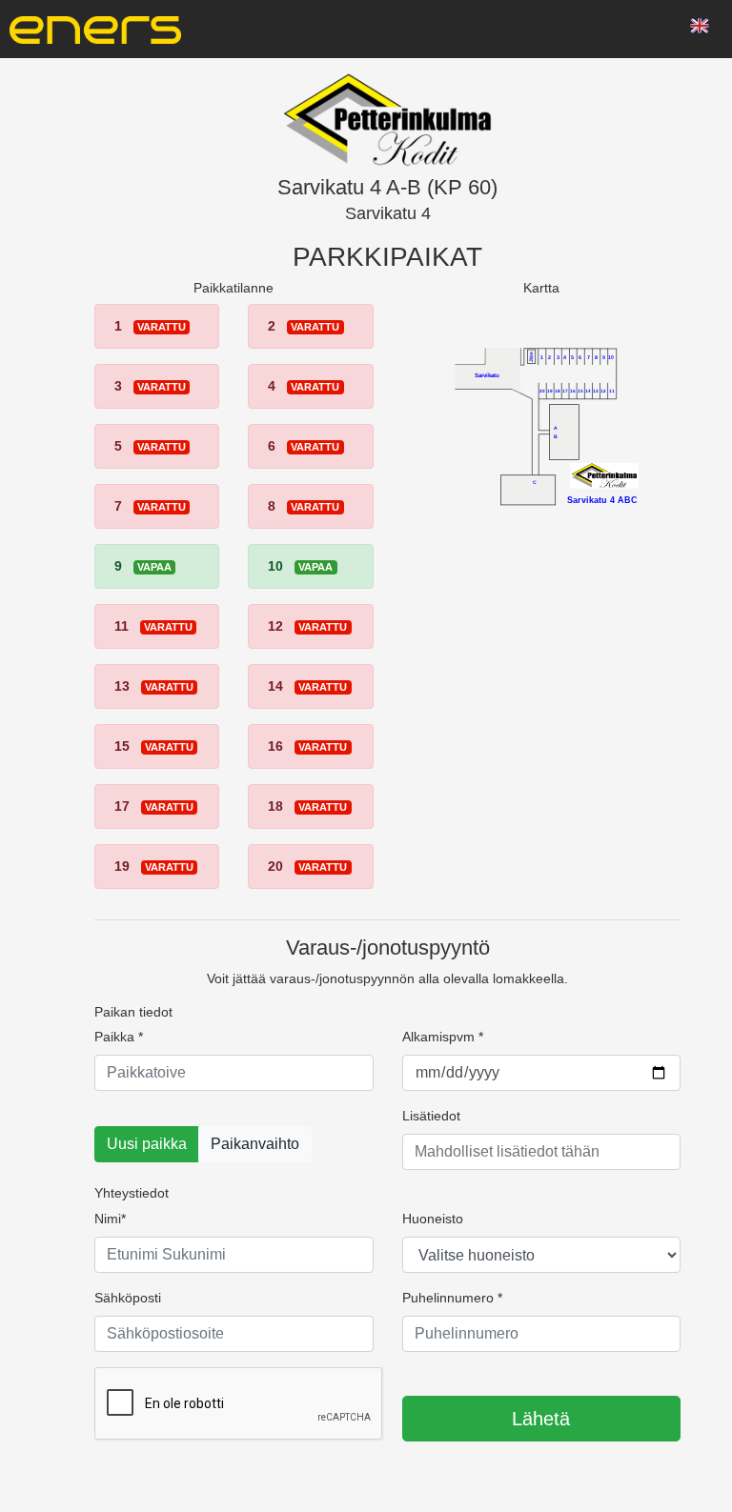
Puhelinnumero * (452, 1297)
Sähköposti (127, 1297)
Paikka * (118, 1036)
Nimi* (110, 1218)
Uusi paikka (147, 1144)
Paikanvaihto (255, 1144)
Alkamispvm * (442, 1036)
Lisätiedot (431, 1115)
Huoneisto (432, 1218)
